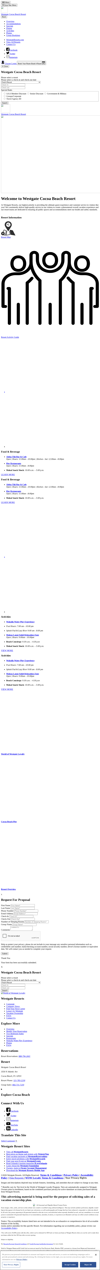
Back (4, 17)
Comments (5, 930)
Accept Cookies (70, 1265)
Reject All (88, 1265)
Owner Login (11, 63)
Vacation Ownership (14, 1013)
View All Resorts (13, 42)
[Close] (96, 1255)
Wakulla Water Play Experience (20, 622)
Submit (4, 954)
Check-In (5, 916)
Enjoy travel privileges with (25, 1159)
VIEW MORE (7, 650)
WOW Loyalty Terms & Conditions (44, 1178)
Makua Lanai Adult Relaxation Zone (22, 635)
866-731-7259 (18, 1085)
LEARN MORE (8, 474)
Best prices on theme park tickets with (27, 1154)
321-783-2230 (19, 1080)
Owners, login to (26, 1168)
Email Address (7, 913)
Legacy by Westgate (14, 1011)
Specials (9, 26)
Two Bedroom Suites (15, 1034)
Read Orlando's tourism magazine (26, 1163)
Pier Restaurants (13, 463)
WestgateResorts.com (15, 40)
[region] (50, 1260)
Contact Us (10, 44)
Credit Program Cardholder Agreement (41, 1244)
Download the (25, 1170)
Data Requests (16, 1178)
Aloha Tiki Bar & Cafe (16, 457)
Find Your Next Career (15, 1009)
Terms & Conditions (51, 1175)
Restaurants (11, 1038)
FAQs (8, 1016)
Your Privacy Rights (76, 1178)
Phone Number (7, 911)
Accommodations (13, 24)
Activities (10, 31)
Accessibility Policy (9, 1228)
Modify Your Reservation (16, 1031)
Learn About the (22, 1166)
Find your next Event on (23, 1161)
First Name (5, 905)
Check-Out (5, 919)
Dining (9, 28)
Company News (13, 1006)
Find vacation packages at (26, 1156)
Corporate (10, 1004)
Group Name (6, 924)
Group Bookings (13, 35)
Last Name (5, 908)
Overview (10, 21)
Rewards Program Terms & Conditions (15, 1244)
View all (17, 1152)
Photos (9, 33)
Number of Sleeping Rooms (12, 922)
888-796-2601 (24, 1056)
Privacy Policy (71, 1175)
